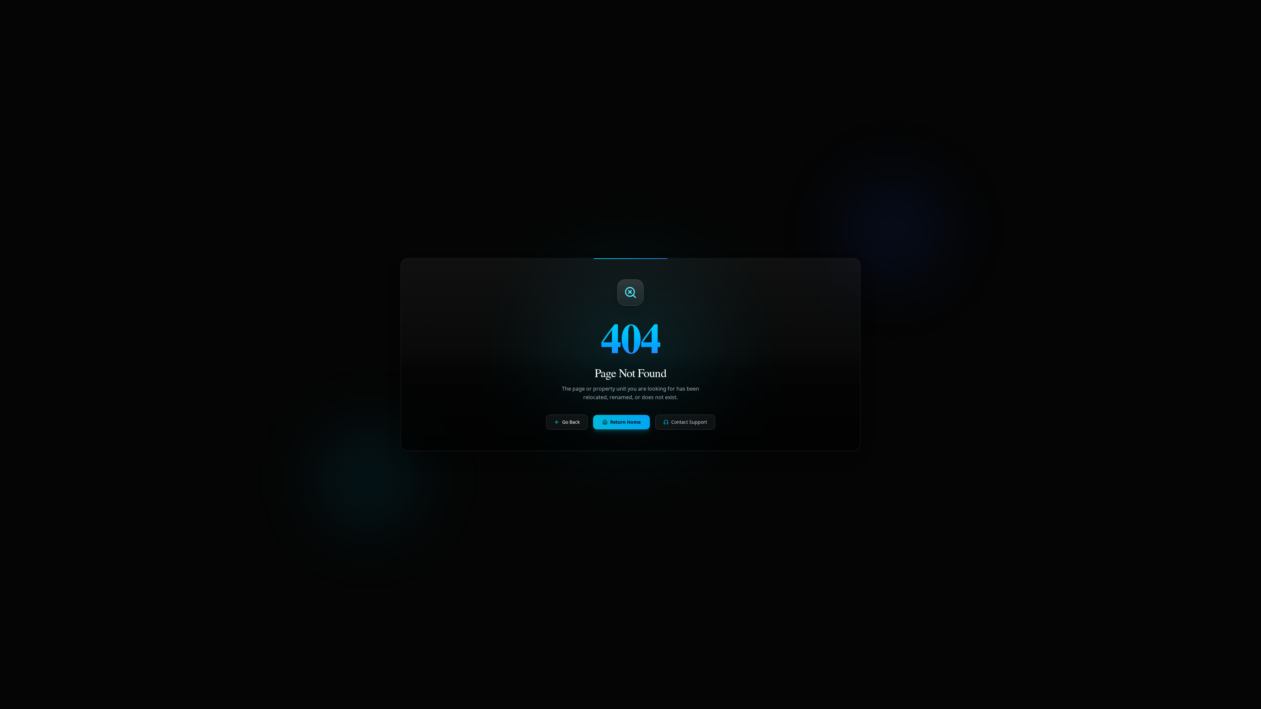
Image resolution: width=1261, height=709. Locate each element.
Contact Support (689, 422)
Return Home (625, 422)
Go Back (571, 422)
